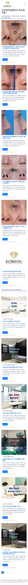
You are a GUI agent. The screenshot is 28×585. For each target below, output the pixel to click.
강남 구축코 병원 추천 (8, 410)
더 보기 (5, 59)
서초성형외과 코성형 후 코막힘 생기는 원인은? (14, 182)
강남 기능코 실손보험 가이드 (12, 506)
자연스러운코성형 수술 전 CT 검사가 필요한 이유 (14, 227)
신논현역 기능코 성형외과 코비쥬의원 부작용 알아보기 (14, 553)
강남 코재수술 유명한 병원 (9, 364)
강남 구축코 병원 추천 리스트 (12, 413)
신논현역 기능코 (6, 549)
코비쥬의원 (13, 62)
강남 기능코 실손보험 (8, 504)
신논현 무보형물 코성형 (8, 456)
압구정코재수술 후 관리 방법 (12, 271)
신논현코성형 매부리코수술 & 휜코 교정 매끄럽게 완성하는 (14, 92)
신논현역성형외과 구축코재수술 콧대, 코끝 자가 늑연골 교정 (14, 47)
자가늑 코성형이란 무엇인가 (11, 321)
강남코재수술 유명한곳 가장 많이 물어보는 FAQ (14, 137)
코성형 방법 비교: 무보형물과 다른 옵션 (13, 459)
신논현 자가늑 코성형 (8, 319)
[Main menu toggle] (25, 4)
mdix (26, 582)
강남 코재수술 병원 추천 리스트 (13, 367)
